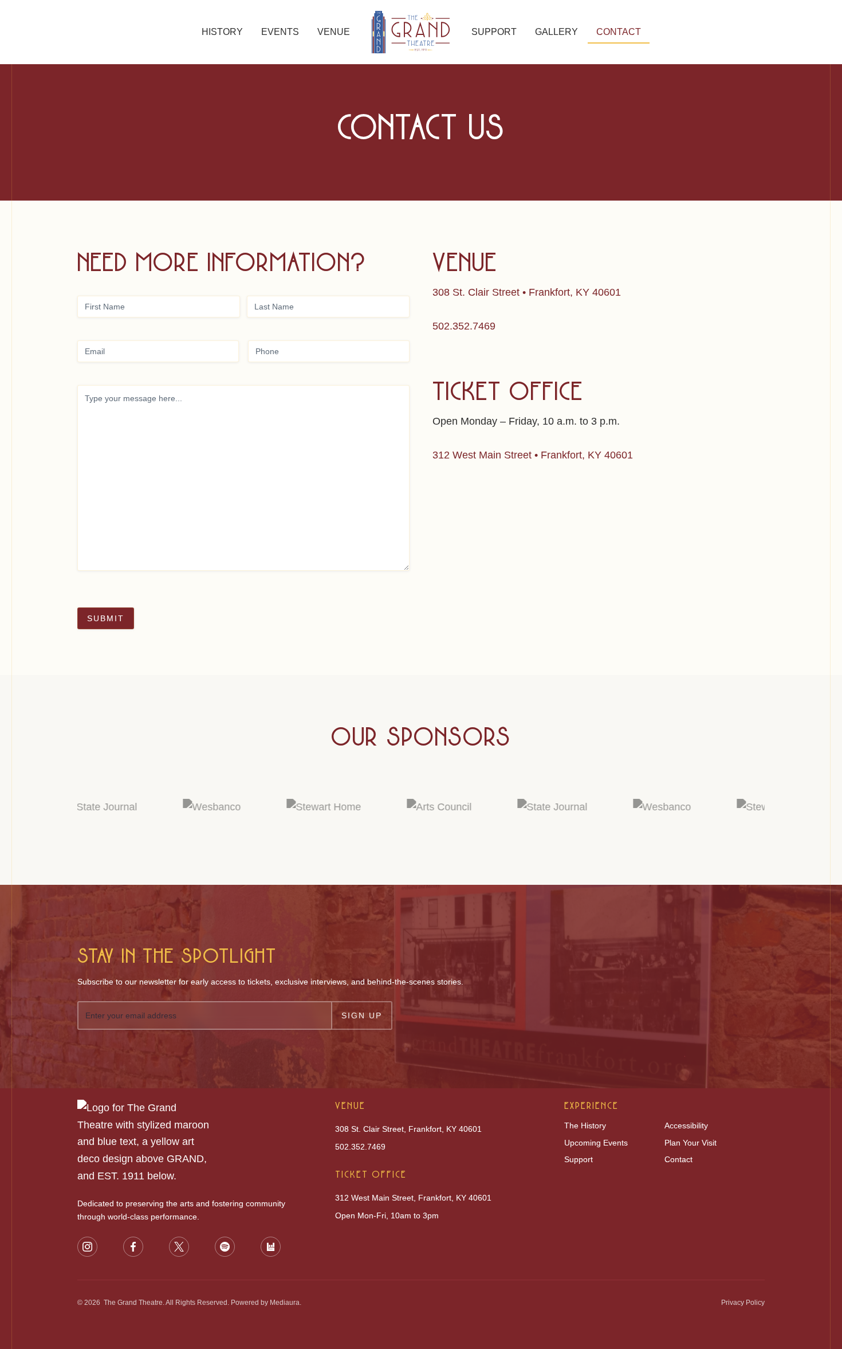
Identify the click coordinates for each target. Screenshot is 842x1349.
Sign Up (361, 1015)
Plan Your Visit (690, 1142)
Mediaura (285, 1303)
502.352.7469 (463, 326)
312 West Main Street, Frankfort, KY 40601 (413, 1197)
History (222, 32)
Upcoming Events (596, 1142)
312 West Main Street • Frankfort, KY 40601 (532, 455)
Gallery (556, 32)
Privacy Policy (743, 1303)
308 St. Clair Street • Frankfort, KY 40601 (526, 292)
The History (585, 1125)
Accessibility (686, 1125)
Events (280, 32)
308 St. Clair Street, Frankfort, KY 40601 (408, 1129)
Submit (105, 618)
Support (494, 32)
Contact (618, 32)
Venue (333, 32)
